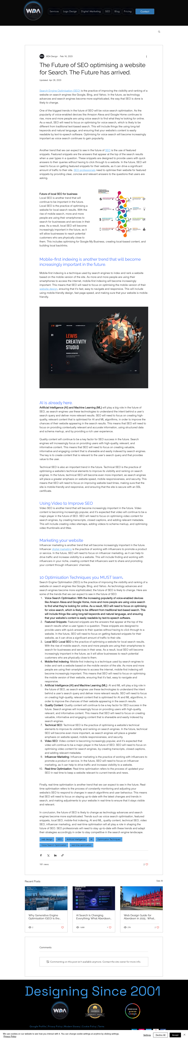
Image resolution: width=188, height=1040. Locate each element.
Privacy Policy (10, 1036)
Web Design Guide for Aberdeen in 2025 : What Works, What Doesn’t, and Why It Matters (140, 917)
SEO (59, 839)
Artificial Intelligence (76, 839)
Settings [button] (147, 1035)
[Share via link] (62, 855)
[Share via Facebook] (41, 855)
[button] (54, 11)
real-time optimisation (81, 845)
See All (159, 880)
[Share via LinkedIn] (55, 855)
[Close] (184, 1035)
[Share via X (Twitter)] (48, 855)
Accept (175, 1035)
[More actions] (146, 56)
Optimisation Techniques (108, 839)
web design (46, 839)
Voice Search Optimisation (53, 845)
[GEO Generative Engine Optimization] (94, 898)
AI (91, 839)
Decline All (160, 1035)
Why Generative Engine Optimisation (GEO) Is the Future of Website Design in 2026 (45, 917)
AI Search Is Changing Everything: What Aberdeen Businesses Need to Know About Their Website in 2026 (93, 917)
